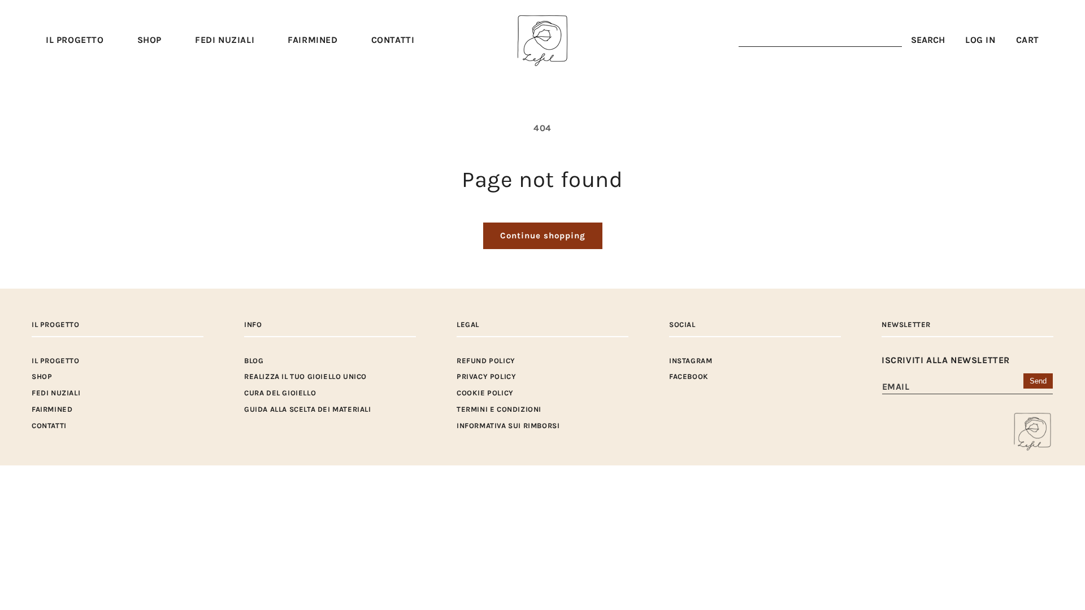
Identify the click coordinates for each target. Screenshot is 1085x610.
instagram (690, 360)
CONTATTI (49, 425)
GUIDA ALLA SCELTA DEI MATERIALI (307, 409)
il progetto (56, 360)
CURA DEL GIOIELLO (280, 393)
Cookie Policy (485, 393)
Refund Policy (486, 360)
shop (42, 376)
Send (1038, 381)
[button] (149, 40)
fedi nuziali (56, 393)
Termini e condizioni (499, 409)
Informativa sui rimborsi (508, 425)
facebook (689, 376)
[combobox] (820, 40)
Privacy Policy (486, 376)
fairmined (52, 409)
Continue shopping (542, 235)
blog (253, 360)
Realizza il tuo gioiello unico (305, 376)
